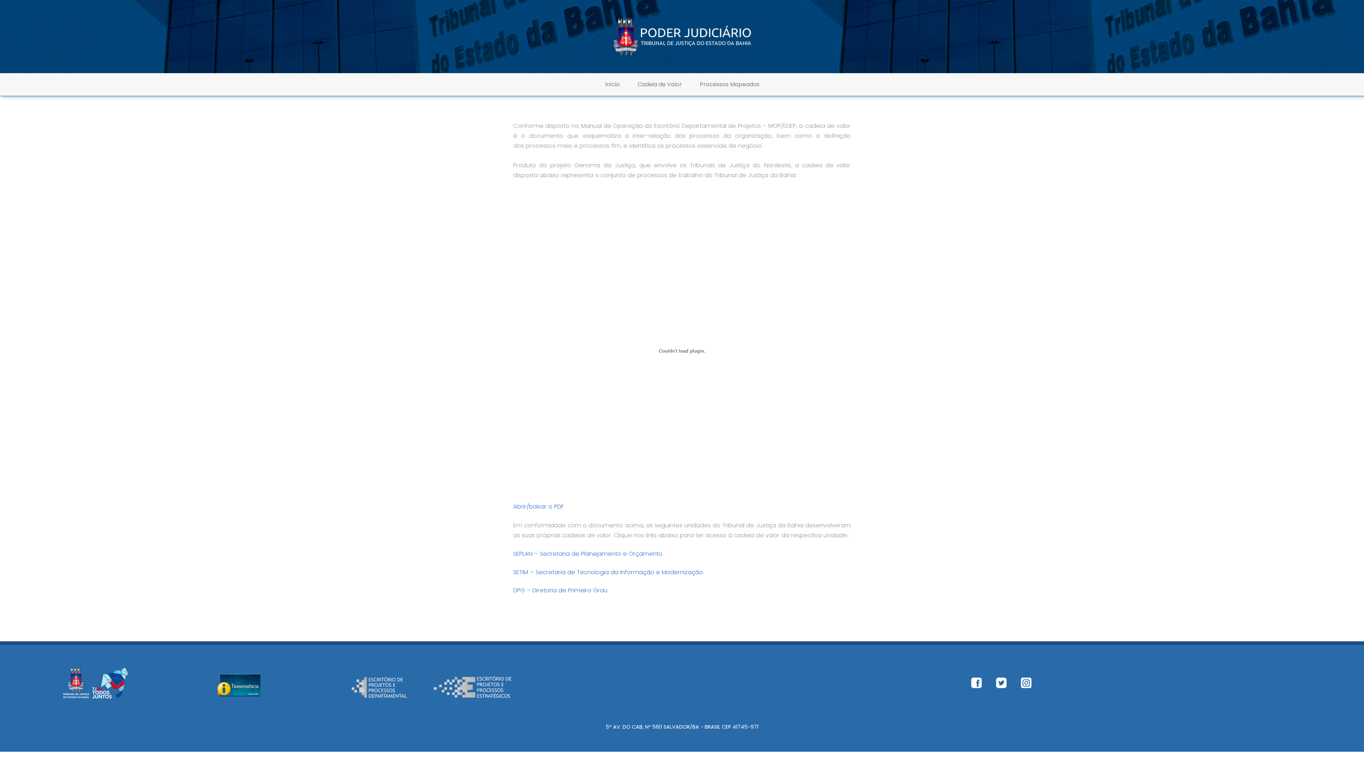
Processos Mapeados (729, 84)
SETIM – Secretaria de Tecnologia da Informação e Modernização (608, 572)
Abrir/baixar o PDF (538, 506)
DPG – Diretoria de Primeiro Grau (560, 590)
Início (612, 84)
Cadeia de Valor (660, 84)
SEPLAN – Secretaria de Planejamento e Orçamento (587, 554)
